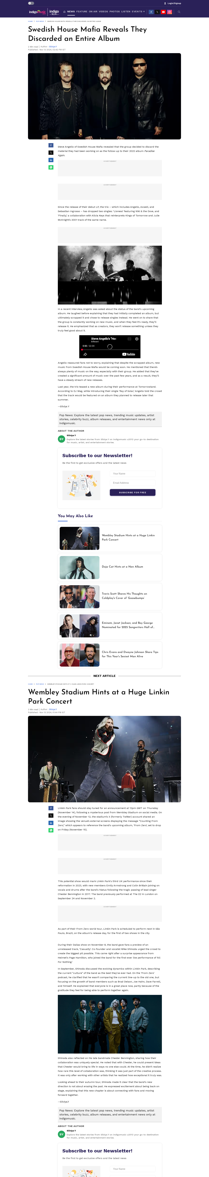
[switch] (31, 3)
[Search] (179, 12)
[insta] (169, 12)
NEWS (71, 11)
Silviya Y (53, 46)
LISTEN (125, 11)
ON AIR (93, 11)
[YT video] (163, 12)
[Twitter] (157, 12)
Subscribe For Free (132, 492)
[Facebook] (151, 12)
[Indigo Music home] (44, 12)
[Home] (64, 12)
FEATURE (81, 11)
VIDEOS (103, 11)
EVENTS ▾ (138, 11)
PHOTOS (115, 11)
